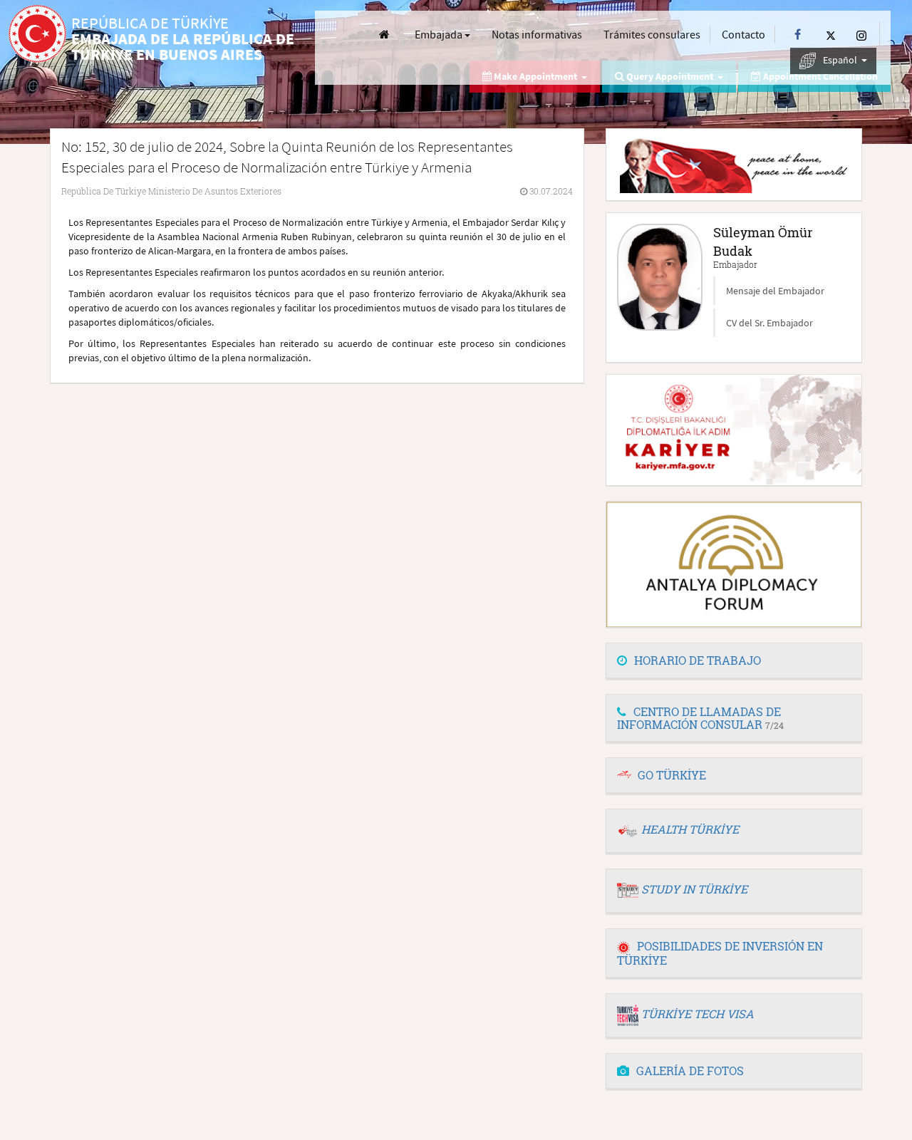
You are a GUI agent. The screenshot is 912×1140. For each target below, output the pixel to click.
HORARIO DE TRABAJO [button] (697, 660)
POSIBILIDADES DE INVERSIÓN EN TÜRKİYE (720, 953)
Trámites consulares (651, 34)
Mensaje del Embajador (775, 290)
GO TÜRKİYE (672, 774)
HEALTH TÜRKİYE (690, 829)
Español (841, 59)
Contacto (743, 34)
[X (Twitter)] (831, 34)
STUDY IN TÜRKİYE (694, 888)
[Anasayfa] (384, 34)
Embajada (440, 34)
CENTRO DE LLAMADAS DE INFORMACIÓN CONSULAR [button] (700, 718)
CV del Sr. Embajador (769, 322)
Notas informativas (537, 34)
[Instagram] (861, 34)
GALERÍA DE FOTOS (690, 1070)
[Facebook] (797, 34)
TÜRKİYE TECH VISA (697, 1013)
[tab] (733, 661)
